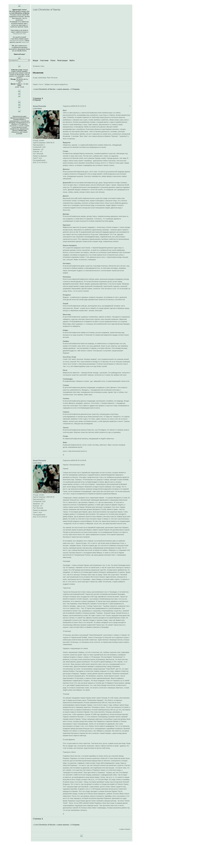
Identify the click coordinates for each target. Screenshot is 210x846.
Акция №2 (25, 42)
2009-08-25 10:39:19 (79, 106)
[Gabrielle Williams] (19, 107)
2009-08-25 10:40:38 (79, 460)
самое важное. (63, 89)
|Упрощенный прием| (19, 39)
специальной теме (19, 33)
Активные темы (38, 66)
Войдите (48, 84)
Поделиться (67, 106)
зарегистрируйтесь (61, 84)
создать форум (124, 829)
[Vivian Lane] (19, 96)
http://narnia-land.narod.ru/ (78, 451)
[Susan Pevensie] (19, 94)
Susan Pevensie (39, 106)
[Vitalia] (19, 105)
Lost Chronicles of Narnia (44, 89)
